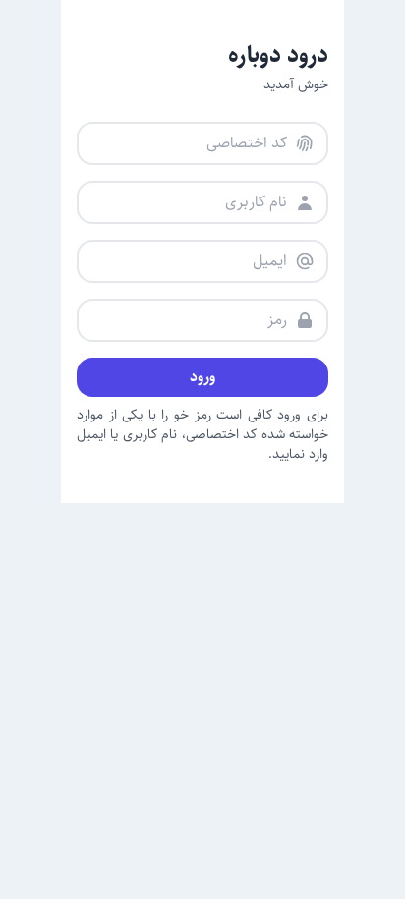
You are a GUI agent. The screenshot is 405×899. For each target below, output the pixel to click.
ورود (202, 377)
